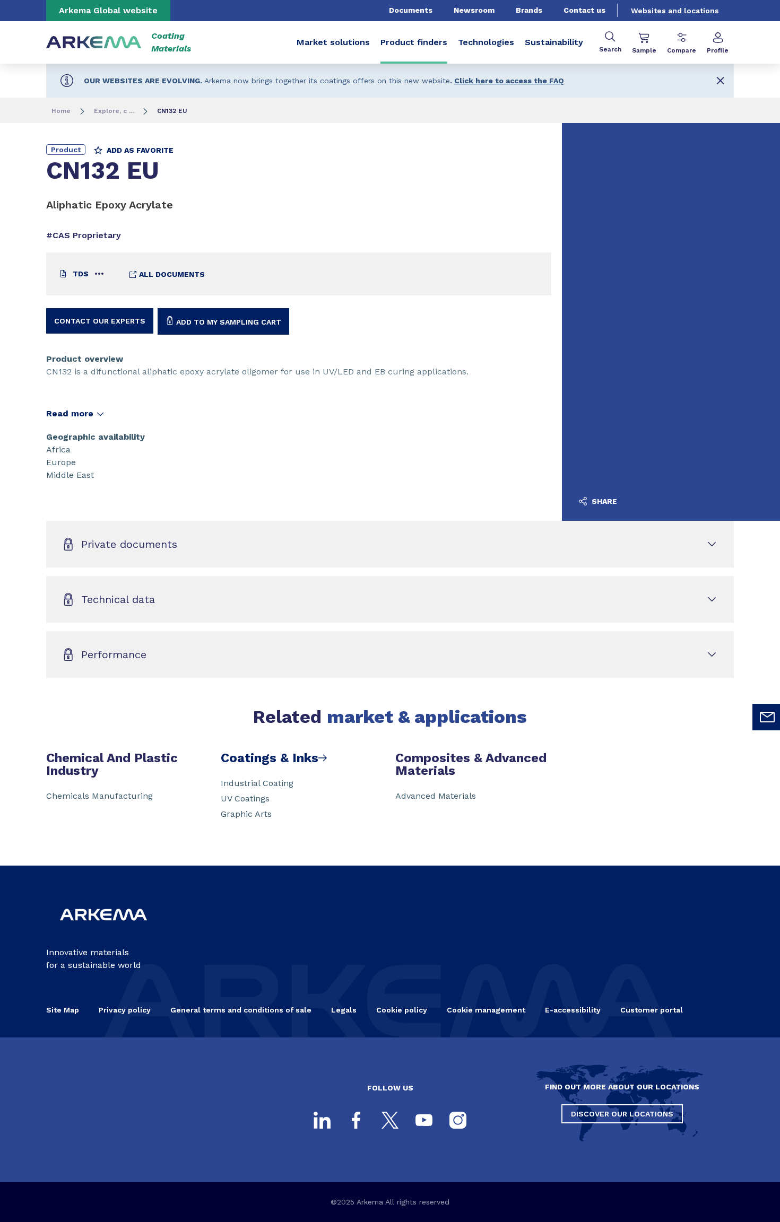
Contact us (584, 10)
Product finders (413, 42)
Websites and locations (675, 10)
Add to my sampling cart (227, 322)
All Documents (171, 274)
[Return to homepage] (94, 43)
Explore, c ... (114, 111)
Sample (644, 50)
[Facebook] (356, 1120)
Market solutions (333, 42)
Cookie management (486, 1010)
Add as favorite (139, 150)
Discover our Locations (622, 1114)
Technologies (486, 42)
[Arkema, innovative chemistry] (103, 929)
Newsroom (474, 10)
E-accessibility (573, 1010)
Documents (410, 10)
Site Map (62, 1010)
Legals (344, 1010)
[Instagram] (457, 1120)
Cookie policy (401, 1010)
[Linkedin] (322, 1120)
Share (603, 501)
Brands (529, 10)
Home (61, 111)
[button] (720, 80)
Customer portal (651, 1010)
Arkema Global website (108, 10)
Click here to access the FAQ (509, 80)
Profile (718, 50)
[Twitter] (390, 1120)
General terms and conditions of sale (240, 1010)
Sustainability (554, 42)
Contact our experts (99, 321)
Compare (681, 50)
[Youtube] (423, 1120)
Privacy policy (125, 1010)
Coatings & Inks (269, 757)
